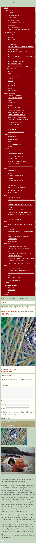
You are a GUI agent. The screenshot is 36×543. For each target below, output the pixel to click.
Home (2, 298)
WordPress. (25, 425)
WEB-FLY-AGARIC (7, 371)
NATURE (9, 298)
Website (3, 408)
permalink (13, 369)
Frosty (5, 311)
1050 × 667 (4, 314)
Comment (4, 385)
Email (3, 404)
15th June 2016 (12, 311)
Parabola (17, 425)
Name (3, 401)
